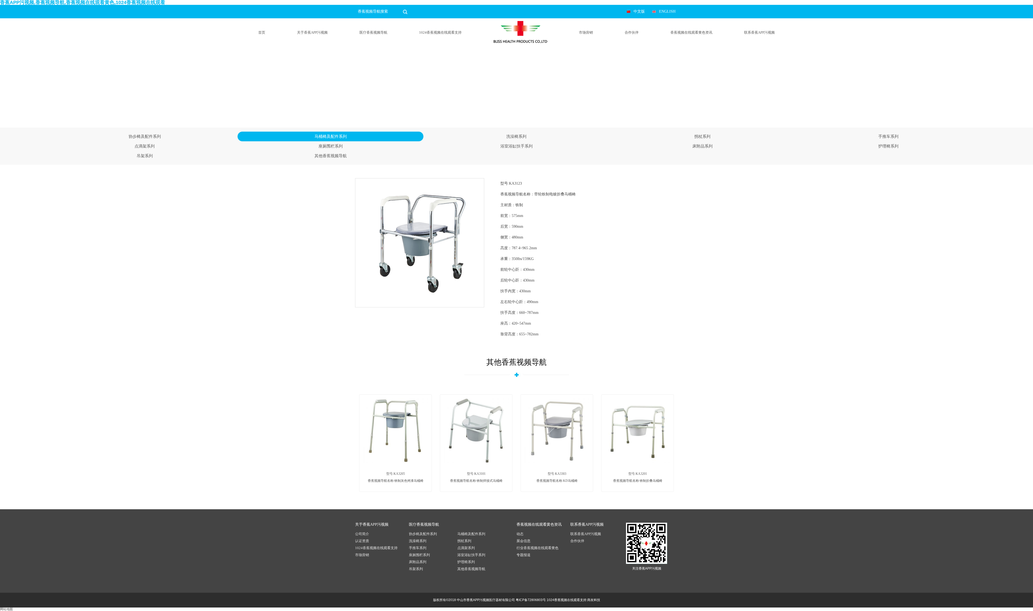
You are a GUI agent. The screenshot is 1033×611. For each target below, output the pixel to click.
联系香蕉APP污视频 (759, 32)
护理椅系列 (888, 146)
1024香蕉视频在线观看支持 (440, 32)
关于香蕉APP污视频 (312, 32)
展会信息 (523, 541)
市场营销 (586, 32)
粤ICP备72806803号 (531, 600)
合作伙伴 (632, 32)
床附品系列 (702, 146)
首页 (261, 32)
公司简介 (362, 534)
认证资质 (362, 541)
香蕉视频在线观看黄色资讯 (691, 32)
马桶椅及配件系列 (330, 136)
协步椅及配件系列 (145, 136)
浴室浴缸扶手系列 (516, 146)
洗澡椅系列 (516, 136)
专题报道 (523, 555)
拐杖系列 (702, 136)
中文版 (639, 11)
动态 (519, 534)
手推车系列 (888, 136)
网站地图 (6, 609)
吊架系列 (145, 156)
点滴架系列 (145, 146)
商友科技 (593, 600)
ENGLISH (667, 11)
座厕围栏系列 (331, 146)
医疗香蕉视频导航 (373, 32)
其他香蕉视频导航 (330, 156)
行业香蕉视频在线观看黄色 (537, 548)
